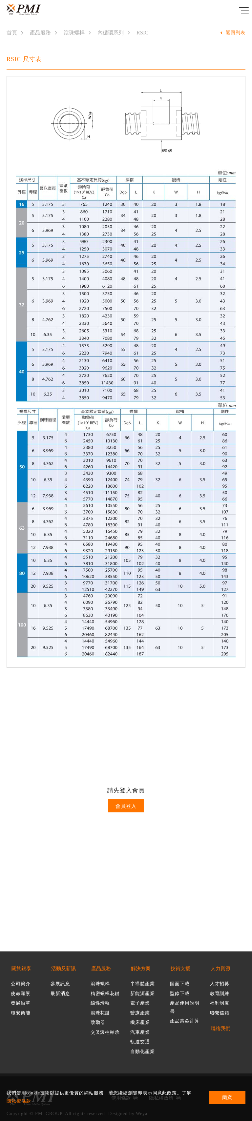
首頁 (12, 32)
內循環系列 (110, 32)
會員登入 (126, 806)
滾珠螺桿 (74, 32)
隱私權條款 (19, 1101)
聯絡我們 (220, 1028)
